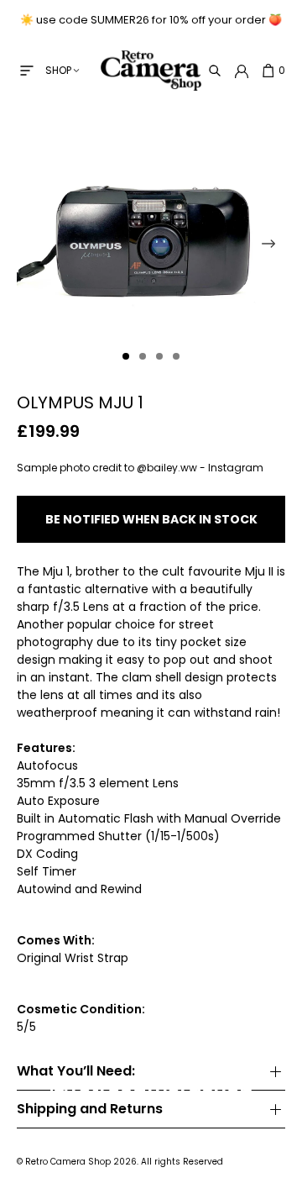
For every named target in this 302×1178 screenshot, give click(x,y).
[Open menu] (27, 70)
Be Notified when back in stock (151, 519)
